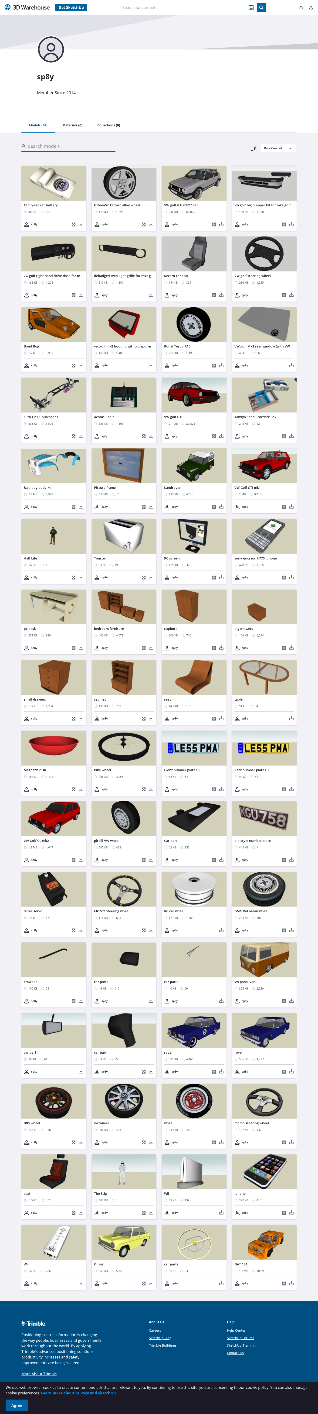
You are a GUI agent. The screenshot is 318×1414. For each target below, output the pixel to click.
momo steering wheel (251, 1123)
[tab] (38, 125)
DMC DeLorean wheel (251, 911)
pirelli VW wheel (106, 840)
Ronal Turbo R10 (177, 346)
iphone (240, 1193)
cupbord (171, 628)
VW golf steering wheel (252, 276)
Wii (166, 1193)
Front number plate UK (182, 770)
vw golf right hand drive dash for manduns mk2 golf (65, 276)
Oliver (99, 1264)
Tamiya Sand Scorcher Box (255, 417)
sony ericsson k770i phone (255, 558)
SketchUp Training (241, 1345)
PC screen (172, 558)
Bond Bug (31, 346)
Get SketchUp (71, 7)
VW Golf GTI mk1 (247, 487)
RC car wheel (174, 911)
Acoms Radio (104, 417)
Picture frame (105, 487)
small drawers (35, 699)
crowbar (30, 982)
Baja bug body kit (38, 487)
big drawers (243, 628)
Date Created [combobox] (273, 148)
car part (30, 1052)
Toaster (100, 558)
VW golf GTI (173, 417)
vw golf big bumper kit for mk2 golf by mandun (272, 205)
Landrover (172, 487)
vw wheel (101, 1123)
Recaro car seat (176, 276)
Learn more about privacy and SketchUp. (79, 1393)
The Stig (100, 1193)
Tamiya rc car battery (41, 205)
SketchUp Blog (160, 1338)
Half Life (30, 558)
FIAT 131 (240, 1264)
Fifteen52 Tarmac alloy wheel (117, 205)
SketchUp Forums (240, 1338)
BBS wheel (32, 1123)
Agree (16, 1405)
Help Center (236, 1330)
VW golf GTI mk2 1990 (181, 205)
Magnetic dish (35, 770)
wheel (168, 1123)
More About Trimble (39, 1373)
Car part (170, 840)
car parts (101, 982)
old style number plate (252, 840)
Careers (155, 1330)
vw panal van (244, 982)
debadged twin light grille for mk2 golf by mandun (134, 276)
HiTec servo (33, 911)
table (238, 699)
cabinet (100, 699)
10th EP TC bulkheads (41, 417)
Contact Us (235, 1353)
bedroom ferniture (109, 628)
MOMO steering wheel (111, 911)
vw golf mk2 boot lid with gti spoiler (123, 346)
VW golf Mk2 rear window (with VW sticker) (268, 346)
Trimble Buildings (163, 1345)
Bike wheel (102, 770)
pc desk (30, 628)
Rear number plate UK (252, 770)
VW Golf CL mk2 (36, 840)
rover (168, 1052)
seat (167, 699)
